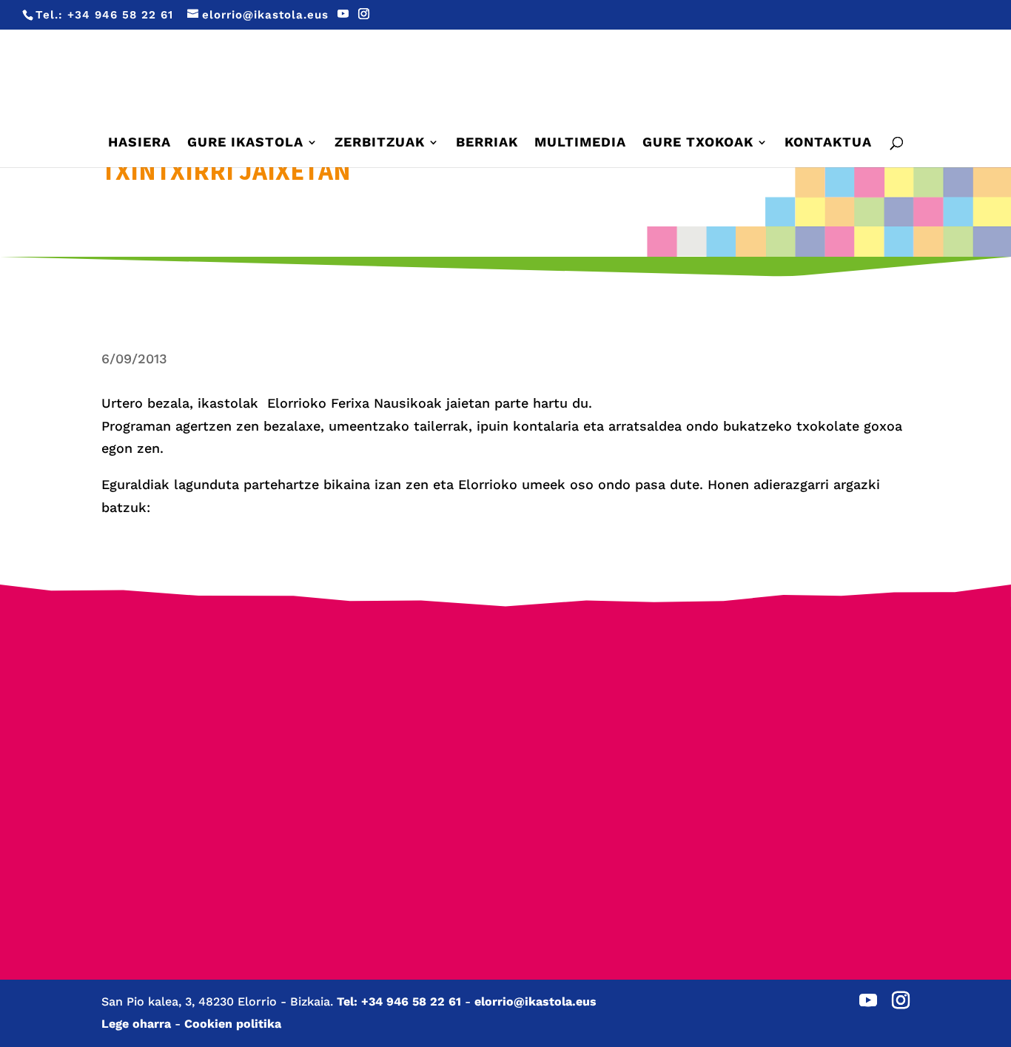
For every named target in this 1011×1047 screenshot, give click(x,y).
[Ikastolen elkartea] (186, 700)
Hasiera (139, 143)
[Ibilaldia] (399, 763)
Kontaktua (828, 143)
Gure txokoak (697, 143)
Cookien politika (232, 1024)
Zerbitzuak (380, 143)
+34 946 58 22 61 (120, 14)
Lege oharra (136, 1024)
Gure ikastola (245, 143)
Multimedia (580, 143)
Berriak (487, 143)
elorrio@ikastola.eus (535, 1001)
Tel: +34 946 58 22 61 (399, 1001)
